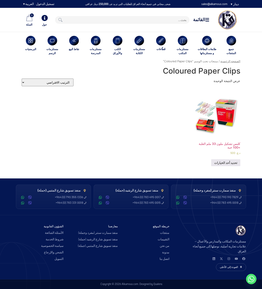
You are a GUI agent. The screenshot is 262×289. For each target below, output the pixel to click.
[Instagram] (228, 258)
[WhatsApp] (177, 197)
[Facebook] (243, 258)
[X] (221, 258)
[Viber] (185, 197)
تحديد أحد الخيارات (225, 163)
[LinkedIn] (213, 258)
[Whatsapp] (251, 279)
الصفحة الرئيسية (230, 61)
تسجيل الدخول (45, 4)
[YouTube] (236, 258)
